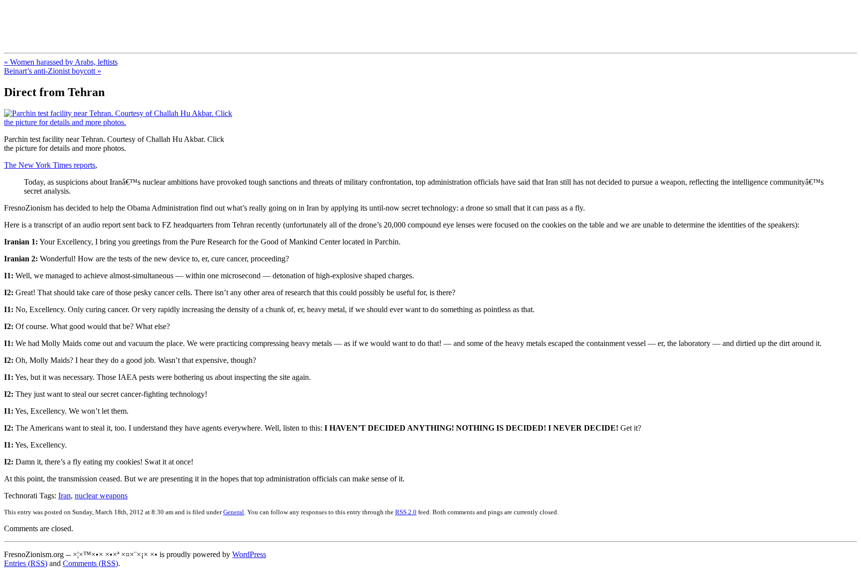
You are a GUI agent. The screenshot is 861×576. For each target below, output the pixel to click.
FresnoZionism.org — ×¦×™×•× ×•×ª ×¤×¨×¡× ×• (165, 19)
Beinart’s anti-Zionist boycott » (52, 71)
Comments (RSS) (90, 563)
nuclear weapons (101, 495)
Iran (64, 495)
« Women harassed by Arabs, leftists (61, 62)
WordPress (249, 554)
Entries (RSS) (25, 563)
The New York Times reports (49, 165)
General (233, 512)
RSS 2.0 (406, 512)
